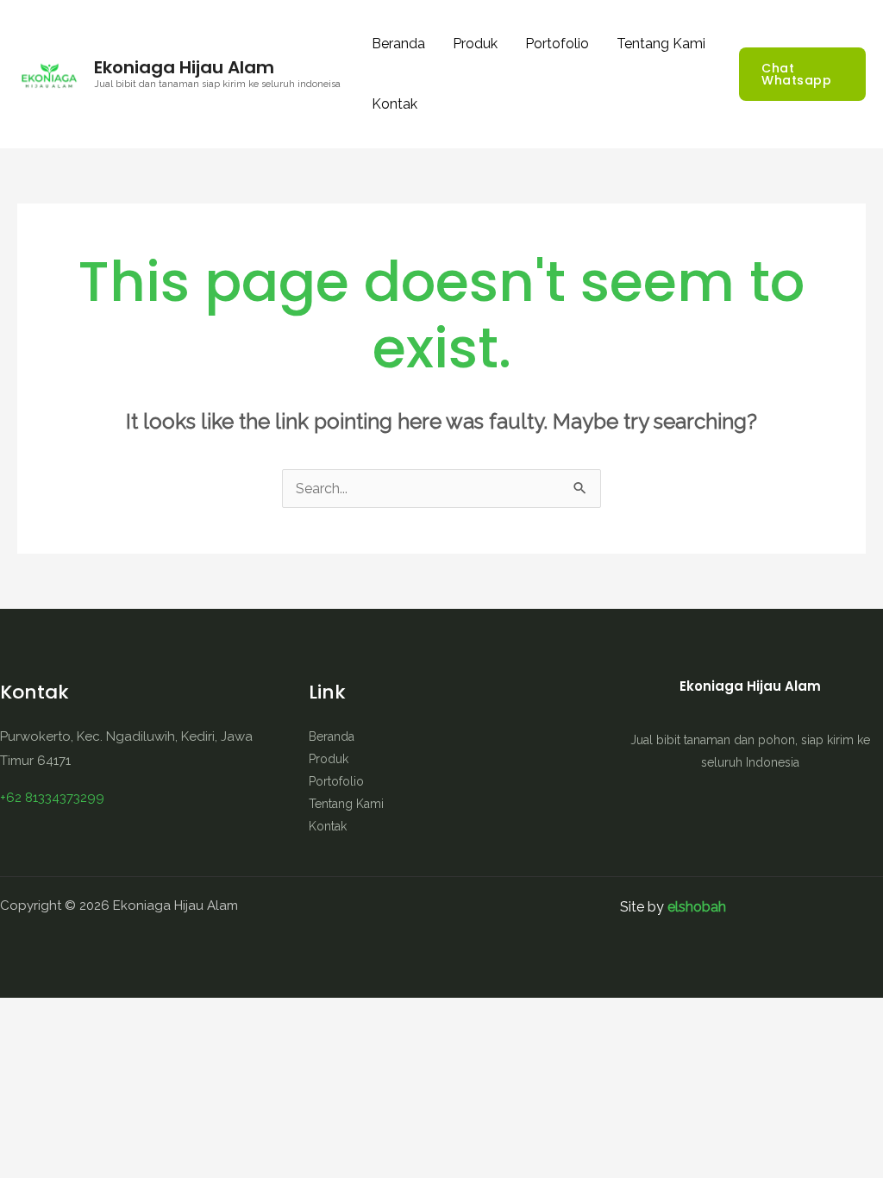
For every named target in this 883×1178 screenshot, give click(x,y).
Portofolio (557, 43)
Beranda (398, 43)
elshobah (696, 907)
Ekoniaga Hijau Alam (184, 67)
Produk (475, 43)
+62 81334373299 (52, 797)
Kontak (394, 104)
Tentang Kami (661, 43)
